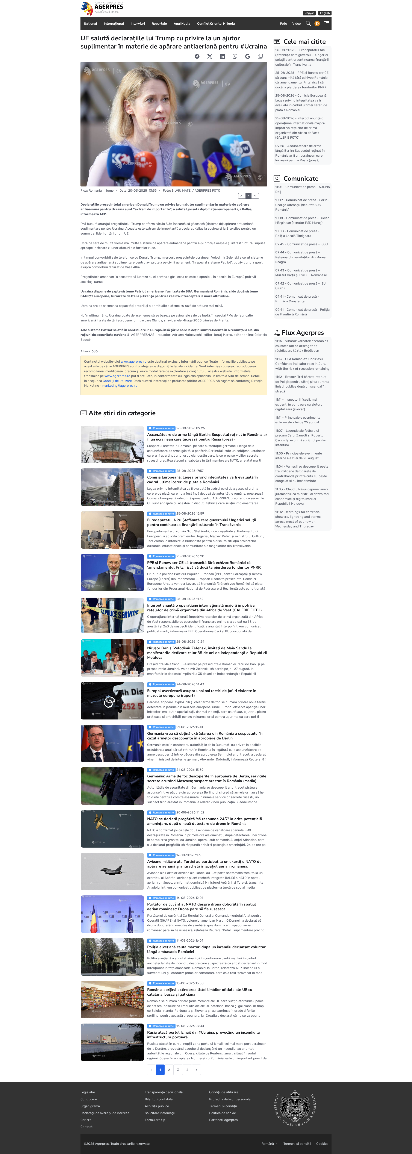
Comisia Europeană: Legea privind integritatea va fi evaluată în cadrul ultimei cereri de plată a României (202, 480)
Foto (283, 24)
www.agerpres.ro (134, 361)
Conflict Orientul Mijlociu (216, 24)
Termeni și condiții (223, 1106)
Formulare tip (155, 1120)
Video (296, 24)
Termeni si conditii (297, 1144)
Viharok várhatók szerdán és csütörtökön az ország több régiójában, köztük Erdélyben (301, 346)
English (325, 13)
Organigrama (90, 1106)
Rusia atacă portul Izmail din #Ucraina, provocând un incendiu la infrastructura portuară (203, 1035)
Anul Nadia (182, 24)
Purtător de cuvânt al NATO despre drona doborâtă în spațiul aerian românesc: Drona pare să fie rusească (201, 907)
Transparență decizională (164, 1092)
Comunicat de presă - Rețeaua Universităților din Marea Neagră (300, 257)
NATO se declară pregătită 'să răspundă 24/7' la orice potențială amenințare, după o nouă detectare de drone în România (204, 821)
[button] (325, 23)
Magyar (309, 13)
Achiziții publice (157, 1106)
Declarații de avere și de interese (104, 1113)
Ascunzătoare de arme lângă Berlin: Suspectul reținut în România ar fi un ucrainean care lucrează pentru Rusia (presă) (207, 437)
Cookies (322, 1144)
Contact (86, 1127)
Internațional (114, 24)
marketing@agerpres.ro (120, 386)
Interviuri (138, 24)
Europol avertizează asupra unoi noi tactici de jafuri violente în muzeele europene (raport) (201, 693)
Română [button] (268, 1144)
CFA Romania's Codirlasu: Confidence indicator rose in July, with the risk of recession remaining (302, 363)
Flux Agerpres (303, 332)
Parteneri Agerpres (223, 1120)
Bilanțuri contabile (159, 1099)
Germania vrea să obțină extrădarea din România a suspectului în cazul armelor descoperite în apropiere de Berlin (204, 736)
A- (242, 196)
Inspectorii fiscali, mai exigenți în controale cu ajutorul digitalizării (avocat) (299, 404)
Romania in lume (101, 190)
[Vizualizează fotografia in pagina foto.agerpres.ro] (173, 124)
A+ (255, 196)
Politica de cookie (222, 1113)
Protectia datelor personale (229, 1099)
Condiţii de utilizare (117, 381)
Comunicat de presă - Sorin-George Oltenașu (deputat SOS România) (302, 205)
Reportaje (159, 24)
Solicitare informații (160, 1113)
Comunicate (300, 178)
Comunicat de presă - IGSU (307, 244)
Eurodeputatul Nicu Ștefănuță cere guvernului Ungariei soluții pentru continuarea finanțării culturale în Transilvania (201, 522)
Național (90, 24)
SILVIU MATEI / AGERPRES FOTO (196, 190)
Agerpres (102, 1144)
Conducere (88, 1099)
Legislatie (87, 1092)
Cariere (85, 1120)
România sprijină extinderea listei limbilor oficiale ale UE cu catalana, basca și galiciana (199, 992)
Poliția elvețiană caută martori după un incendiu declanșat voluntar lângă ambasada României (206, 949)
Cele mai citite (304, 41)
